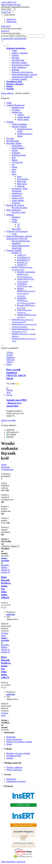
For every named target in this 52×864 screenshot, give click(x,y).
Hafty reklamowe (19, 67)
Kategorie (5, 98)
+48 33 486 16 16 (8, 2)
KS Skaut (16, 110)
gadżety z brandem (20, 53)
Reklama (15, 70)
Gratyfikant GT (23, 257)
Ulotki (14, 222)
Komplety (16, 153)
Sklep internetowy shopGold (13, 862)
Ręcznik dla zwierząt (20, 65)
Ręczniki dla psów (19, 207)
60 (7, 556)
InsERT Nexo (22, 268)
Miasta (14, 160)
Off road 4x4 (17, 162)
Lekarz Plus (24, 325)
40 (5, 556)
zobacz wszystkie (8, 420)
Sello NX (24, 311)
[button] (4, 7)
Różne (14, 167)
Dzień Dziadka (18, 148)
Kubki (14, 219)
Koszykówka (22, 179)
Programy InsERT (19, 79)
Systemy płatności (8, 425)
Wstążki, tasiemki (19, 126)
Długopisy (16, 217)
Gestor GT (21, 255)
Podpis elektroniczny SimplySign (20, 247)
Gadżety (20, 115)
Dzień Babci (17, 145)
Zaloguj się (11, 19)
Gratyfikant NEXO (25, 285)
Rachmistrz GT (23, 260)
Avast (14, 234)
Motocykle (21, 181)
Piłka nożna (22, 184)
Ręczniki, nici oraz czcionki (18, 753)
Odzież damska (23, 117)
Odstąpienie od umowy (16, 781)
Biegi (19, 176)
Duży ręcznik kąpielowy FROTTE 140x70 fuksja (16, 374)
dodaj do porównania (6, 625)
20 (2, 556)
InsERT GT (17, 253)
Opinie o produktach (9, 348)
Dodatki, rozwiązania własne (26, 274)
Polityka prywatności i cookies (19, 742)
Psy (13, 165)
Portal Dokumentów (23, 330)
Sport (14, 174)
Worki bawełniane (19, 124)
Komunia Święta (19, 155)
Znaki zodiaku (18, 200)
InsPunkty (23, 320)
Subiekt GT (22, 265)
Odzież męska (23, 119)
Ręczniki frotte (18, 60)
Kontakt (9, 758)
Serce (14, 169)
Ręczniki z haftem (19, 62)
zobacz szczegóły (5, 559)
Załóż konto (11, 22)
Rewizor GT (22, 262)
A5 (18, 224)
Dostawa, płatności (14, 767)
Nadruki (15, 55)
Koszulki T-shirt (18, 212)
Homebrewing (18, 107)
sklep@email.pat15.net (10, 4)
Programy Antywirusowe (22, 72)
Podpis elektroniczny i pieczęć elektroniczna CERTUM (24, 75)
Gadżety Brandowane (15, 105)
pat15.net (10, 614)
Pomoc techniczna (14, 739)
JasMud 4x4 (17, 112)
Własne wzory (18, 198)
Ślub (14, 172)
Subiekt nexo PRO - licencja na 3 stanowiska (16, 403)
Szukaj (9, 744)
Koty (14, 157)
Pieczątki (15, 58)
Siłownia (21, 186)
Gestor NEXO (25, 280)
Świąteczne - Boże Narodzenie (19, 189)
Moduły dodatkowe (26, 292)
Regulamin (11, 737)
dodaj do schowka (5, 629)
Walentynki (16, 195)
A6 (18, 226)
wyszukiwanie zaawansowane (14, 38)
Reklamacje (11, 779)
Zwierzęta (16, 203)
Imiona (15, 150)
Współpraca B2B (13, 756)
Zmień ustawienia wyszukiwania (7, 467)
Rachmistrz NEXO (26, 300)
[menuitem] (26, 62)
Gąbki (14, 50)
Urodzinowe (17, 193)
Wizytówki (16, 229)
